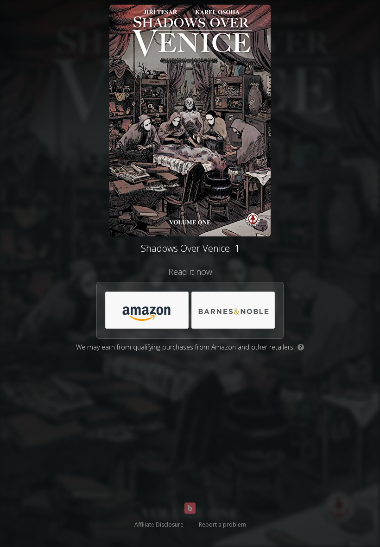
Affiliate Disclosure (159, 524)
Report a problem (222, 524)
